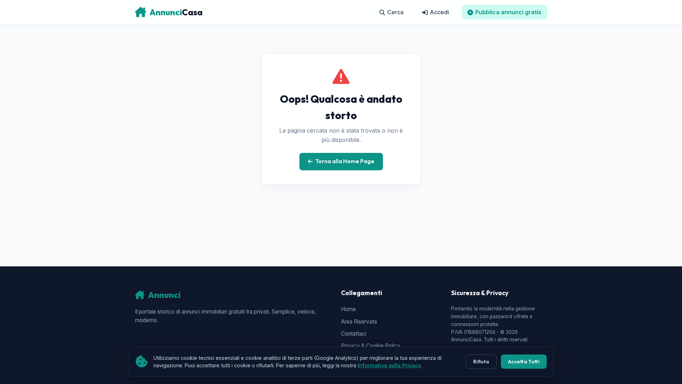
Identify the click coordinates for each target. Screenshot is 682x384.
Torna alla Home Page (344, 161)
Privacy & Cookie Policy (370, 345)
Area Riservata (359, 321)
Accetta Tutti (524, 361)
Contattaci (353, 333)
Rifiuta (481, 361)
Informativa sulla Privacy (389, 365)
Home (348, 309)
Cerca (395, 12)
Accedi (439, 12)
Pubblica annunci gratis (508, 12)
